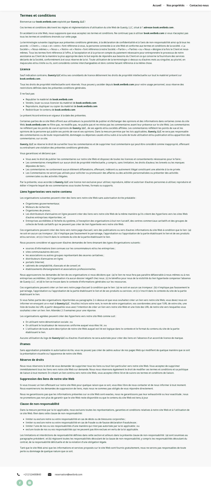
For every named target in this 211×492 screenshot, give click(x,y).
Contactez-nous (199, 5)
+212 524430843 (32, 474)
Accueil (157, 5)
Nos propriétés (175, 5)
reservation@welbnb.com (68, 474)
